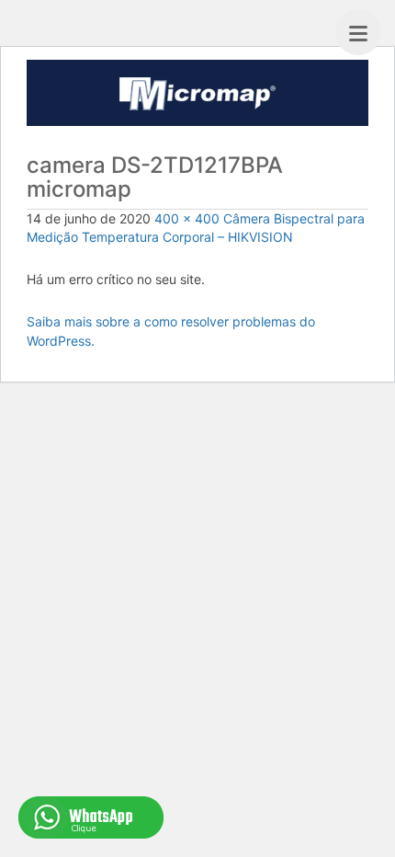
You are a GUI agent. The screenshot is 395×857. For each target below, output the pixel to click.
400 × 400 (187, 218)
